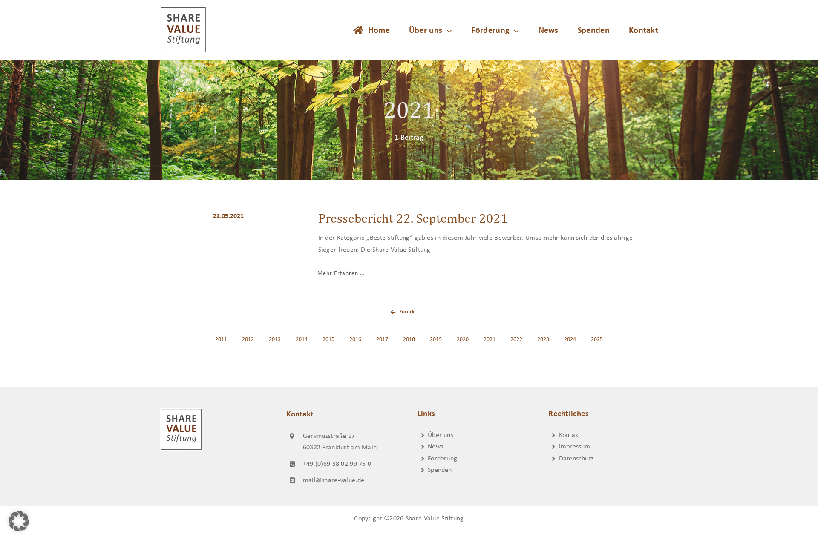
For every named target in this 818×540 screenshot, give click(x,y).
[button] (18, 521)
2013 (275, 339)
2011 (221, 339)
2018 (409, 339)
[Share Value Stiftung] (183, 10)
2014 (302, 339)
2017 (382, 339)
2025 (597, 339)
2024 (570, 339)
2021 (489, 339)
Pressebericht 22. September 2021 (413, 218)
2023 (543, 339)
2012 (248, 339)
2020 (463, 339)
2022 (516, 339)
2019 (436, 339)
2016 (355, 339)
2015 (328, 339)
